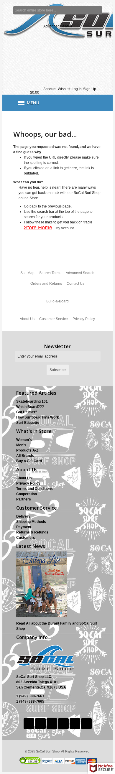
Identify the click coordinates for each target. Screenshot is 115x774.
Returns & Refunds (32, 532)
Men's (21, 445)
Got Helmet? (26, 412)
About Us (27, 319)
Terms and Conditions (34, 489)
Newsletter (57, 346)
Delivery (23, 516)
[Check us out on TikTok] (52, 724)
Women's (24, 440)
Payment (23, 527)
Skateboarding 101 (32, 401)
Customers (25, 538)
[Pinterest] (75, 724)
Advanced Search (57, 26)
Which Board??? (30, 407)
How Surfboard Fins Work (37, 417)
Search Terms (50, 273)
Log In (77, 89)
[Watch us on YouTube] (64, 724)
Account (49, 89)
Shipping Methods (31, 522)
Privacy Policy (84, 319)
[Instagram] (86, 724)
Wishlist (64, 89)
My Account (64, 228)
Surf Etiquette (27, 423)
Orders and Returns (46, 283)
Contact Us (75, 283)
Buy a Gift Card (29, 461)
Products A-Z (27, 450)
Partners (23, 499)
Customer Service (53, 319)
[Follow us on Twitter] (29, 724)
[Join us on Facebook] (41, 724)
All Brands (25, 456)
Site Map (27, 273)
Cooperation (26, 494)
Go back (30, 206)
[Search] (98, 10)
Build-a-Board (57, 301)
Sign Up (89, 89)
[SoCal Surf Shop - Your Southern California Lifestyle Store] (58, 46)
